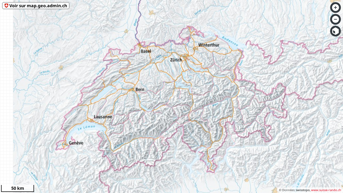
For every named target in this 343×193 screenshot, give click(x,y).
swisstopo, (303, 190)
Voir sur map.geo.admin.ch (38, 6)
